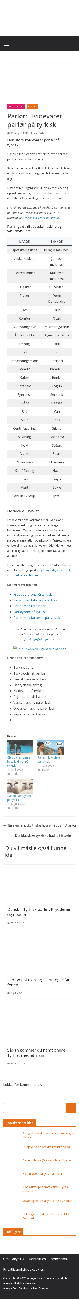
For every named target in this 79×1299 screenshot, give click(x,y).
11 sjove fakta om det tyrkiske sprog (46, 1147)
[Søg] (71, 1108)
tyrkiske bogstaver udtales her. (41, 218)
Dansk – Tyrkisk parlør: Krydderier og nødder (39, 911)
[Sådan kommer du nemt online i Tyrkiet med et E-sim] (39, 1008)
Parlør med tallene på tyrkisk (35, 600)
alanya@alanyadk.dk (41, 639)
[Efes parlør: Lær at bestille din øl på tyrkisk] (20, 747)
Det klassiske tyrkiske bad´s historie (43, 835)
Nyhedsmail (59, 1258)
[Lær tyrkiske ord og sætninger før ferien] (39, 938)
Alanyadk (38, 133)
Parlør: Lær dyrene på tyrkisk (19, 798)
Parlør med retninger (29, 606)
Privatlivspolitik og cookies (23, 1269)
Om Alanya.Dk (13, 1258)
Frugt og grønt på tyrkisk (32, 594)
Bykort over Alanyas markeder (42, 1174)
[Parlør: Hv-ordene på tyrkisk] (50, 747)
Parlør (32, 106)
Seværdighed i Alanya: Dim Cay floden (47, 1201)
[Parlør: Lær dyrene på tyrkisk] (20, 786)
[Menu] (6, 46)
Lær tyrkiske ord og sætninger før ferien (38, 982)
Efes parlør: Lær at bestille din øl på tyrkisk (19, 761)
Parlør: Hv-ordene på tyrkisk (49, 759)
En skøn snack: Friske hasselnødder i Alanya (42, 825)
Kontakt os (37, 1258)
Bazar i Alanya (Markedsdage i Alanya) (47, 1160)
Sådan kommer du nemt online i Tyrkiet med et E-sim (37, 1052)
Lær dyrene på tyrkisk (30, 612)
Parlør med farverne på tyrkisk (36, 617)
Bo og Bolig (16, 106)
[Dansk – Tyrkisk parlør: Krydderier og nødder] (39, 867)
